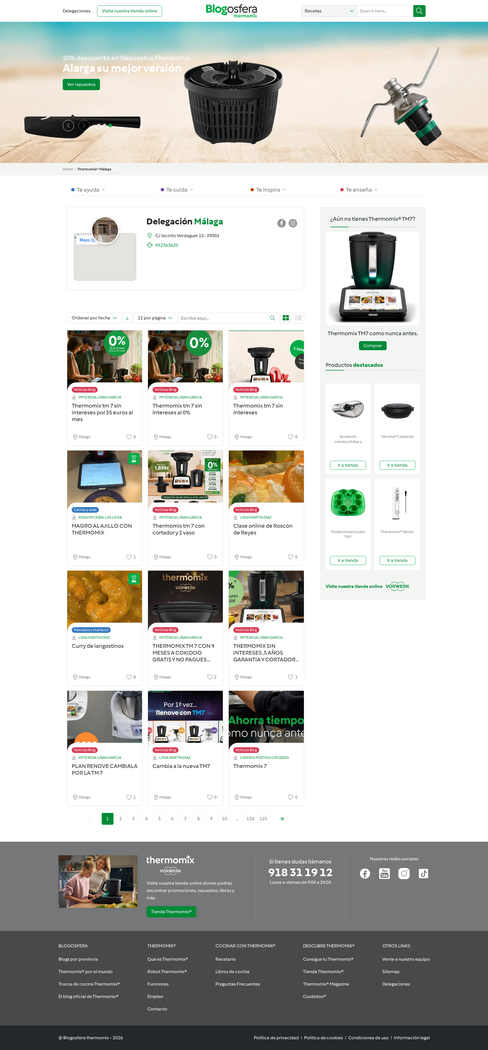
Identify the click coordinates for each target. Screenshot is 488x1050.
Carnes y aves (85, 510)
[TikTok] (423, 873)
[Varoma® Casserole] (397, 407)
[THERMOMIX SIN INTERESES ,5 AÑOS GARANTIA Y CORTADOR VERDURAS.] (266, 603)
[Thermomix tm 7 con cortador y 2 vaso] (185, 483)
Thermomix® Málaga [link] (94, 169)
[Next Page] (282, 819)
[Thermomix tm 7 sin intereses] (266, 363)
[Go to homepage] (231, 11)
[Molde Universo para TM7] (348, 503)
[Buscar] (419, 11)
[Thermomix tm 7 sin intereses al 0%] (185, 363)
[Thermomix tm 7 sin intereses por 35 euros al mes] (104, 363)
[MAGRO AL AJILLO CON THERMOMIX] (104, 483)
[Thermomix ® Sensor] (397, 503)
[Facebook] (365, 873)
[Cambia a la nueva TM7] (185, 723)
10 (224, 818)
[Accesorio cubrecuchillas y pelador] (348, 407)
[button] (329, 11)
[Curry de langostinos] (104, 603)
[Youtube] (384, 873)
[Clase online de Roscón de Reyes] (266, 483)
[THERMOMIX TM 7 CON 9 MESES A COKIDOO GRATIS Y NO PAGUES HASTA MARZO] (185, 603)
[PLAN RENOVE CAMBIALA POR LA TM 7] (104, 723)
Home (68, 169)
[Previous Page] (89, 819)
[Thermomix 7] (266, 723)
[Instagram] (404, 873)
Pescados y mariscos (91, 630)
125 (263, 818)
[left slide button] (68, 125)
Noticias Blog (84, 389)
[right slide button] (84, 125)
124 (250, 818)
